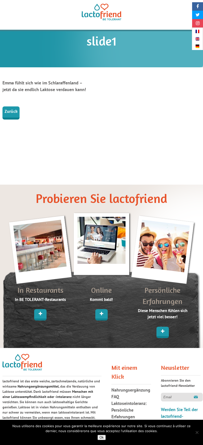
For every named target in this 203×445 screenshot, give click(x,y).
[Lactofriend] (101, 13)
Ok (102, 437)
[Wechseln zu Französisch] (197, 31)
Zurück (11, 112)
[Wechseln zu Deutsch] (197, 46)
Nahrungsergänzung (130, 390)
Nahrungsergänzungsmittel (38, 386)
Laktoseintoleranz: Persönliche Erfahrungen (129, 410)
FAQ (115, 396)
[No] (196, 432)
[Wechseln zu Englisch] (197, 39)
